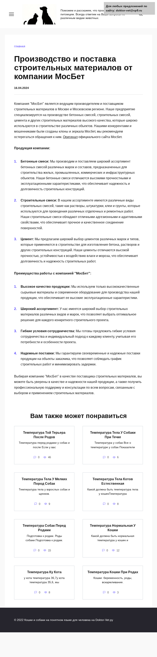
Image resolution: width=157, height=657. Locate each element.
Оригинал (70, 137)
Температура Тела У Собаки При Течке (113, 435)
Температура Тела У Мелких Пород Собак (44, 481)
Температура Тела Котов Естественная (113, 481)
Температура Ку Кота (44, 572)
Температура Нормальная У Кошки (113, 528)
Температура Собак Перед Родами (44, 528)
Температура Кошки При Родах (112, 572)
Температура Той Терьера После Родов (44, 435)
